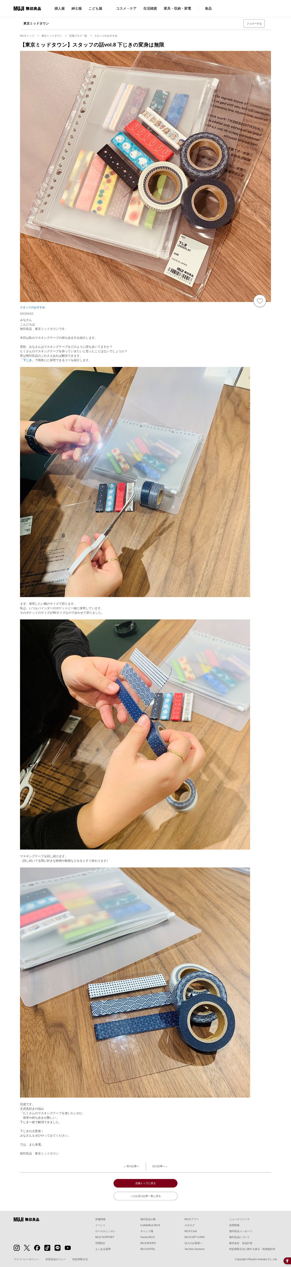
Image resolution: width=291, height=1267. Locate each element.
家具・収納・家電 (177, 8)
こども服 (95, 8)
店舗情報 (100, 1219)
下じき (27, 360)
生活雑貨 (150, 8)
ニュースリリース (239, 1219)
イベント (100, 1225)
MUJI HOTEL (148, 1249)
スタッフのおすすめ (32, 307)
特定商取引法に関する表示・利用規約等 (252, 1249)
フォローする (254, 23)
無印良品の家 (148, 1219)
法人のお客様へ (193, 1243)
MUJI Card (190, 1231)
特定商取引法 (80, 1259)
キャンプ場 (146, 1231)
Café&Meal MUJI (150, 1225)
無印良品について (239, 1237)
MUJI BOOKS (148, 1243)
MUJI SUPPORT (104, 1237)
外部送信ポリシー (56, 1259)
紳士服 (77, 8)
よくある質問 (103, 1249)
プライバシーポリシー (26, 1259)
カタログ (189, 1225)
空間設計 (100, 1243)
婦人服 (60, 8)
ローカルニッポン (105, 1231)
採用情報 (234, 1225)
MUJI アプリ (191, 1219)
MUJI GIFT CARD (194, 1237)
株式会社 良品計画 (240, 1243)
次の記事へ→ (160, 1166)
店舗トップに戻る (145, 1183)
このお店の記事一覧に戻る (145, 1196)
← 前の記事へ (131, 1166)
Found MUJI (147, 1237)
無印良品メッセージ (240, 1231)
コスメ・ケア (126, 8)
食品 (208, 8)
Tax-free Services (194, 1249)
